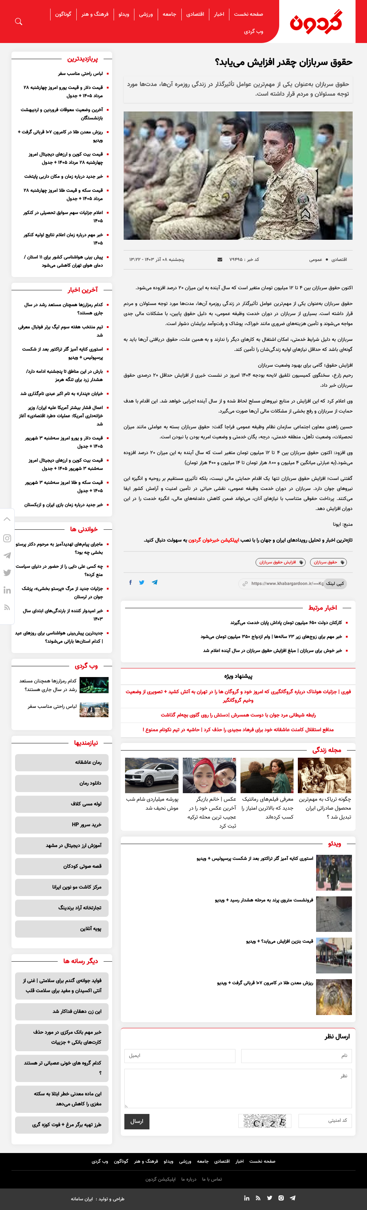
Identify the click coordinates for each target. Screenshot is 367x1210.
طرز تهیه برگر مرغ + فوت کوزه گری (66, 1125)
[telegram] (155, 582)
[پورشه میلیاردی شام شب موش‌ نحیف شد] (151, 775)
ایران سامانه (82, 1199)
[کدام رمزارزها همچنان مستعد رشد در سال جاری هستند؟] (94, 685)
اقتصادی (195, 14)
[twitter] (141, 582)
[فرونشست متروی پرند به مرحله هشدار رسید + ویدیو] (334, 914)
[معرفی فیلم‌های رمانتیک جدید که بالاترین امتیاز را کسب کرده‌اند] (267, 775)
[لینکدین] (7, 591)
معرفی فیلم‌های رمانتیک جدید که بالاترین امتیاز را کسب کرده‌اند (268, 808)
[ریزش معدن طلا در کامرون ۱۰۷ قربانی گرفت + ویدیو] (334, 997)
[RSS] (7, 608)
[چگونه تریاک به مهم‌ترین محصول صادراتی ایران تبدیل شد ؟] (324, 775)
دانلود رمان (90, 783)
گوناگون (63, 14)
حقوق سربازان (325, 562)
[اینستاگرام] (7, 539)
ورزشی (146, 14)
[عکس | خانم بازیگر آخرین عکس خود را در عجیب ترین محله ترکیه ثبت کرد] (209, 775)
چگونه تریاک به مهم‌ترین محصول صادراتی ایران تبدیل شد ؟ (325, 808)
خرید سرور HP (86, 825)
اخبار (219, 14)
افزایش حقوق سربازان (277, 562)
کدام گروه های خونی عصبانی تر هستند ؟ (62, 1068)
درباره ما (188, 1179)
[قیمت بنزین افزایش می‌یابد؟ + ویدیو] (334, 955)
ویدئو (124, 14)
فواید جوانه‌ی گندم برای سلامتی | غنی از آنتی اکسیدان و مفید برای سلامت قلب (62, 986)
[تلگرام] (7, 557)
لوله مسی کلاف (86, 804)
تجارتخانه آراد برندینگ (79, 908)
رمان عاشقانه (88, 763)
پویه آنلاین (90, 929)
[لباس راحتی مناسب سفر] (94, 709)
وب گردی (253, 32)
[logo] (317, 21)
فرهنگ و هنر (95, 14)
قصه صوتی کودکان (82, 867)
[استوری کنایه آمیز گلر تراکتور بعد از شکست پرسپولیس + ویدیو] (334, 873)
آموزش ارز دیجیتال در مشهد (73, 846)
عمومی (315, 259)
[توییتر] (7, 574)
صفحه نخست (248, 14)
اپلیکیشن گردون (161, 1179)
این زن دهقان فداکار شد (77, 1012)
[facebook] (130, 582)
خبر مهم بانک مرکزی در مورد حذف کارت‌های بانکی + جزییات (67, 1038)
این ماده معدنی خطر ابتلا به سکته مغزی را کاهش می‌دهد (67, 1099)
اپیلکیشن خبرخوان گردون (214, 540)
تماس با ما (212, 1179)
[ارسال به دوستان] (220, 260)
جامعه (169, 14)
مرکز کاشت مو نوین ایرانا (76, 887)
